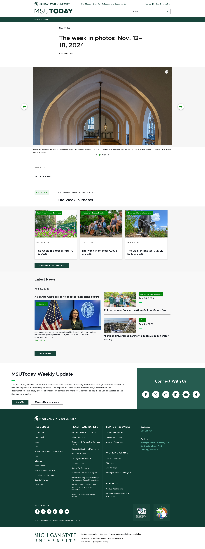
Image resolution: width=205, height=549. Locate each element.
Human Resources (113, 458)
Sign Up (147, 4)
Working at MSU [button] (117, 453)
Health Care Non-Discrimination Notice (85, 496)
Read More (40, 340)
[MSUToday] (79, 11)
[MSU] (55, 421)
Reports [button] (112, 483)
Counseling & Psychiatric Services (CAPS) (86, 443)
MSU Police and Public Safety (84, 432)
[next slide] (181, 107)
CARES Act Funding (114, 489)
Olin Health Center (80, 437)
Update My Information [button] (47, 402)
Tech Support (40, 466)
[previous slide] (24, 107)
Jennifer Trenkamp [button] (43, 176)
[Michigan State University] (52, 4)
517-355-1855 (147, 431)
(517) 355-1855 (91, 538)
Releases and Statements (114, 4)
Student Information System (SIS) (49, 451)
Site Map (103, 534)
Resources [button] (42, 427)
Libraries (38, 461)
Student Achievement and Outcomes (117, 495)
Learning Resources (114, 442)
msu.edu (103, 538)
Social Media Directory (44, 475)
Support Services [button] (118, 427)
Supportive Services (114, 437)
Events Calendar (42, 480)
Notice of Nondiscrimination (116, 538)
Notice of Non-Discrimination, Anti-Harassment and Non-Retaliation (84, 487)
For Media (86, 4)
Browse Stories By (42, 19)
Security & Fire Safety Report (84, 473)
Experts (96, 4)
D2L (36, 456)
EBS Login (110, 463)
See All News (45, 354)
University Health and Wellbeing (85, 449)
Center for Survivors (80, 468)
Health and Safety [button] (85, 427)
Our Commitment (79, 463)
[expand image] (166, 72)
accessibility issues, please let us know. (64, 520)
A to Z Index (40, 432)
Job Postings (111, 468)
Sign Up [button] (20, 402)
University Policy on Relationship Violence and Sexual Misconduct (85, 479)
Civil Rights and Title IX (81, 459)
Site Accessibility (133, 534)
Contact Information (89, 534)
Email (37, 447)
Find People (40, 437)
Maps (37, 442)
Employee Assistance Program (118, 473)
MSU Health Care (79, 454)
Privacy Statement (117, 534)
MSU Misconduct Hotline (45, 470)
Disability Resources (114, 432)
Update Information (161, 4)
